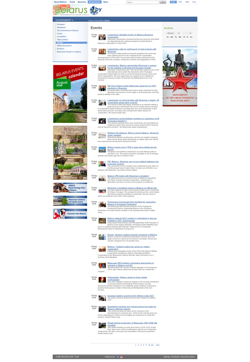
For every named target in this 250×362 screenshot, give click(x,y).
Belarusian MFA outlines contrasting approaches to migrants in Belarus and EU (130, 264)
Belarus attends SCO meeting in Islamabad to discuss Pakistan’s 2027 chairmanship (132, 219)
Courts (59, 34)
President (61, 24)
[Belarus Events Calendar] (70, 122)
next (157, 345)
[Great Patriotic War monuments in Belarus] (180, 106)
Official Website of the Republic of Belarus (74, 15)
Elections (60, 49)
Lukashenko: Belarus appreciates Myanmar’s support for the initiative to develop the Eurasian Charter (131, 66)
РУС (180, 2)
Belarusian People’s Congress (69, 52)
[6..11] (151, 345)
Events (60, 43)
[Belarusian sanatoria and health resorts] (70, 205)
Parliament (61, 27)
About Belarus (60, 2)
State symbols (62, 40)
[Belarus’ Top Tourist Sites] (70, 179)
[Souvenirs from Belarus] (70, 218)
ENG (173, 2)
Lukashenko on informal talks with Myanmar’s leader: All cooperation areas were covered (133, 101)
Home (91, 20)
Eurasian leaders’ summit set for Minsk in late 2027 (130, 296)
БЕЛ (187, 2)
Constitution (61, 37)
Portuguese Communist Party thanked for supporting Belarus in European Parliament (131, 203)
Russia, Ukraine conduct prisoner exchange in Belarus (132, 234)
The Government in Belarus (68, 31)
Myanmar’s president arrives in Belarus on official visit (132, 188)
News (105, 2)
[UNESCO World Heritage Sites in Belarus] (70, 192)
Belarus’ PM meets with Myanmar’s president (128, 176)
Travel (72, 2)
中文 (194, 2)
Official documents (64, 46)
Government (94, 2)
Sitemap (166, 357)
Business (82, 2)
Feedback (176, 357)
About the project (187, 357)
